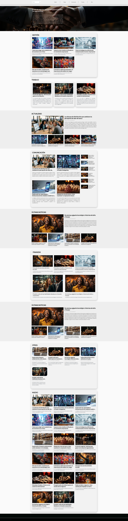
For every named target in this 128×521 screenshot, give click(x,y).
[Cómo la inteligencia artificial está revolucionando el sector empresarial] (85, 42)
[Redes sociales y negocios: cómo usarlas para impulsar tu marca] (84, 157)
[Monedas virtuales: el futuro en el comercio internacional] (86, 88)
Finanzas (82, 2)
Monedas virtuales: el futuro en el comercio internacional (86, 95)
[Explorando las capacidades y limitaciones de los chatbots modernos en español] (43, 186)
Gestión (55, 2)
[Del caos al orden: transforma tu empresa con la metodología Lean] (42, 62)
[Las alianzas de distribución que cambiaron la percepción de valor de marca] (48, 125)
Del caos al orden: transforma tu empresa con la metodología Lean (41, 70)
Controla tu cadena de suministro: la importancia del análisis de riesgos (63, 70)
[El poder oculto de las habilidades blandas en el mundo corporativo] (64, 88)
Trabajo (65, 2)
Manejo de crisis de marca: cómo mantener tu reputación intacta (66, 194)
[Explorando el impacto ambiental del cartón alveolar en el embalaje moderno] (72, 237)
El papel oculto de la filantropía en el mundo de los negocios (55, 145)
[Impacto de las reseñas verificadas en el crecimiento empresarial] (64, 42)
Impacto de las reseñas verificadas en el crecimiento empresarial (63, 50)
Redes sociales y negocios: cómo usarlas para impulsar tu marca (91, 157)
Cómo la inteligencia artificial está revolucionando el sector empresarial (85, 50)
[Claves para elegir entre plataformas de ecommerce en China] (42, 42)
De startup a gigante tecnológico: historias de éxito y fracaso (91, 175)
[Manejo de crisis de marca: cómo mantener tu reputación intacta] (68, 186)
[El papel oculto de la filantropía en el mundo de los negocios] (55, 139)
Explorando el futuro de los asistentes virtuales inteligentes (38, 145)
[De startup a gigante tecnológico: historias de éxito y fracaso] (84, 175)
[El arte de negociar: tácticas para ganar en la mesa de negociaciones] (42, 88)
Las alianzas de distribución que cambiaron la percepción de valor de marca (78, 117)
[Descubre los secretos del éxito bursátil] (43, 260)
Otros (92, 2)
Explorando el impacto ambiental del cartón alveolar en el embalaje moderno (72, 244)
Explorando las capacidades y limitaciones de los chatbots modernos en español (43, 195)
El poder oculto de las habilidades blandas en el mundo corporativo (64, 95)
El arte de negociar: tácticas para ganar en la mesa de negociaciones (47, 10)
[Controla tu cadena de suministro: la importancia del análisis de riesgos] (64, 62)
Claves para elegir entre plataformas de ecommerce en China (42, 50)
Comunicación (74, 2)
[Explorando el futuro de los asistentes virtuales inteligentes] (39, 139)
